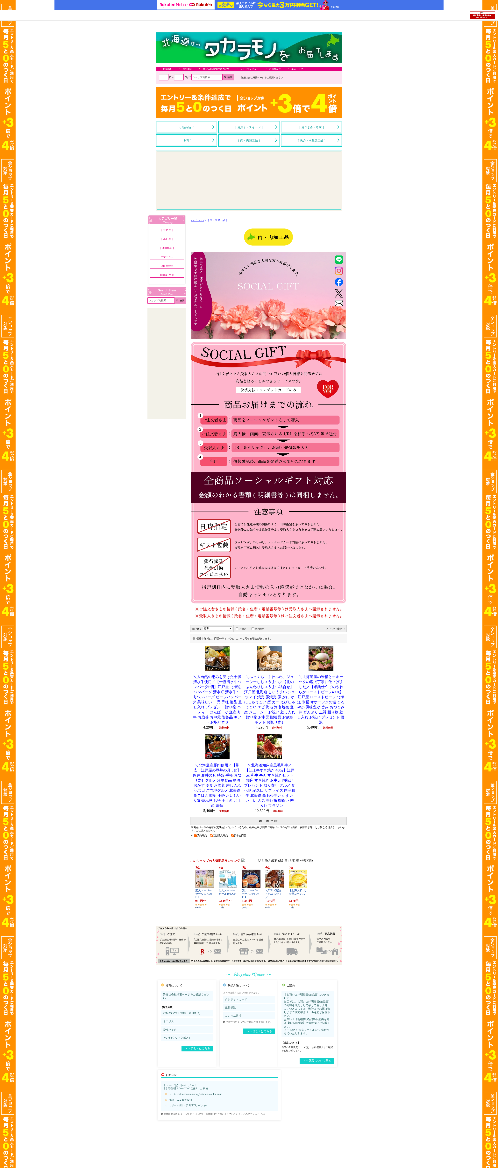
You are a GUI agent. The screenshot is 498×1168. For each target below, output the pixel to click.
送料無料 (260, 629)
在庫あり (244, 629)
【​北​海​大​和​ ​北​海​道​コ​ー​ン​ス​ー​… (297, 894)
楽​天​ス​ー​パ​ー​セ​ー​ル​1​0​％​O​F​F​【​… (203, 894)
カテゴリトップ (197, 220)
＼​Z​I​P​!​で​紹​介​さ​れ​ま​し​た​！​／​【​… (273, 894)
